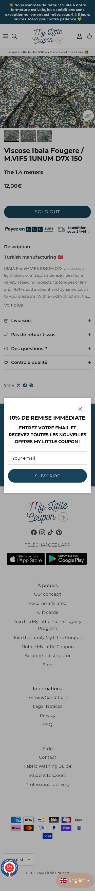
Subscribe (47, 475)
